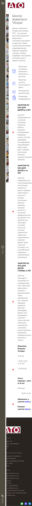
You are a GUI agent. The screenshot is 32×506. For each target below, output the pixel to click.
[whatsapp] (21, 503)
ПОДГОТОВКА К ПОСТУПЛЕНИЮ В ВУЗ (14, 493)
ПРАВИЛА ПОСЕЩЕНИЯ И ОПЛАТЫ (13, 461)
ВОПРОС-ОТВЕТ (8, 463)
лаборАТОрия (7, 480)
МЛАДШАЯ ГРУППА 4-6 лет (11, 473)
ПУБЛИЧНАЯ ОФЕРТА (9, 458)
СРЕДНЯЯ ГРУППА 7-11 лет (11, 476)
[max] (25, 503)
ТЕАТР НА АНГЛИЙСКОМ (10, 485)
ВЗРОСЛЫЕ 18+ (7, 483)
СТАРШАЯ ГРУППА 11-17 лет (11, 478)
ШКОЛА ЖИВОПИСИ (9, 495)
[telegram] (29, 503)
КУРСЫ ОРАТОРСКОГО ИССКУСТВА (13, 490)
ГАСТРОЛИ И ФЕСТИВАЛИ (11, 443)
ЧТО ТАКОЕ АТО (7, 441)
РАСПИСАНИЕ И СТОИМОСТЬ (12, 456)
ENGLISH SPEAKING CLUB (10, 488)
